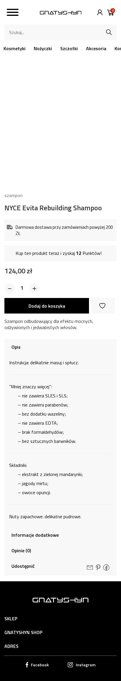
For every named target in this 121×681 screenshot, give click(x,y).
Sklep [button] (10, 618)
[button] (9, 288)
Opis (16, 346)
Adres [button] (11, 646)
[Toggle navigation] (13, 13)
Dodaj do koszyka (46, 305)
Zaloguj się (98, 12)
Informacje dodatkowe (35, 534)
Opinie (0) (21, 550)
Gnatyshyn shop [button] (23, 632)
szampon (13, 195)
